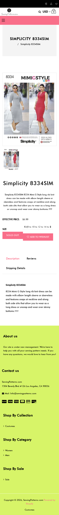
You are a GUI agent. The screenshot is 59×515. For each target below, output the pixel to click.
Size (4, 229)
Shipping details (15, 268)
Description (12, 258)
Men (7, 455)
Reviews (31, 258)
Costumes (10, 426)
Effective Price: (11, 219)
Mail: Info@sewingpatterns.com (20, 393)
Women (9, 450)
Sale (7, 479)
